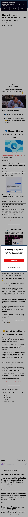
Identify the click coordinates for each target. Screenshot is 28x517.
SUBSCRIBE (13, 260)
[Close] (26, 246)
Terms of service (10, 264)
